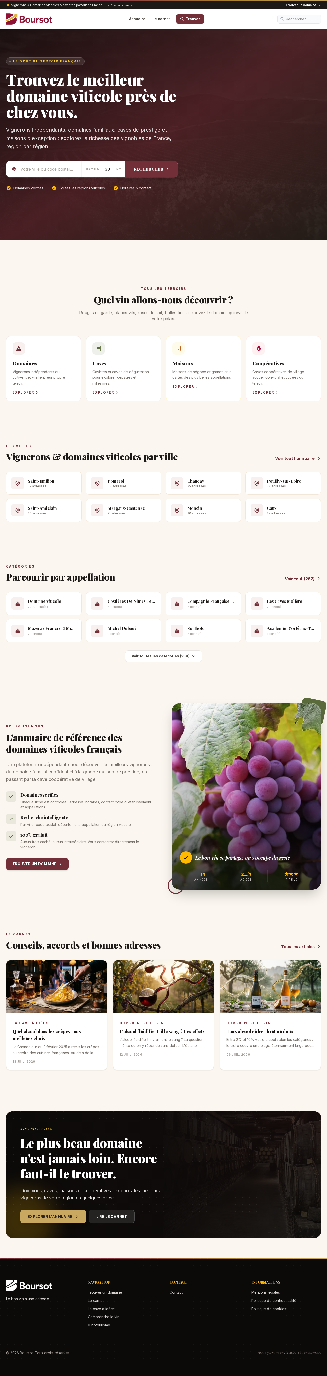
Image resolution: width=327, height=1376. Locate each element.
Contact (176, 1292)
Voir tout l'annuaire (295, 458)
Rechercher (149, 169)
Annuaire (137, 19)
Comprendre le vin (142, 1023)
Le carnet (161, 19)
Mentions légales (265, 1292)
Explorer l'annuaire (50, 1216)
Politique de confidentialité (273, 1300)
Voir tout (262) (300, 578)
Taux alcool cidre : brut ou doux (259, 1031)
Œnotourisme (99, 1325)
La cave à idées (31, 1023)
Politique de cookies (268, 1308)
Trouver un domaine (301, 5)
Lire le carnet (111, 1216)
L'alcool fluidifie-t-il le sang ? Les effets (162, 1031)
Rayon (93, 169)
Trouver (193, 19)
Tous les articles (298, 946)
